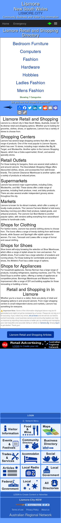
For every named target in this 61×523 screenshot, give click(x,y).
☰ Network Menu (31, 420)
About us (45, 510)
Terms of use (17, 510)
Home (5, 23)
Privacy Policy (32, 510)
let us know (33, 315)
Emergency (19, 23)
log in (57, 322)
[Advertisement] (30, 382)
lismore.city (44, 322)
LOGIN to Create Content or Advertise (30, 494)
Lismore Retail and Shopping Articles (30, 334)
